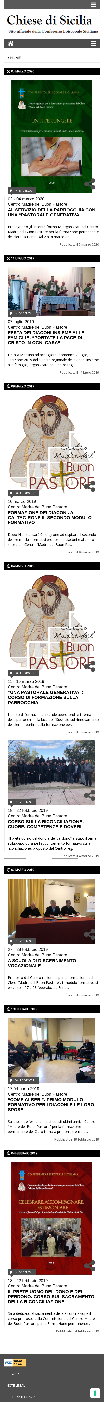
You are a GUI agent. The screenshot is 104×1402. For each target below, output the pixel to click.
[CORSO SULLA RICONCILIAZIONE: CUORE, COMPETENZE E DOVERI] (51, 772)
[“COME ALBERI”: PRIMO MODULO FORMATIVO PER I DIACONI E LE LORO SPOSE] (51, 1050)
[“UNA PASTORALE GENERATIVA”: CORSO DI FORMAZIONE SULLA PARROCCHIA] (51, 625)
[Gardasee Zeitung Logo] (52, 24)
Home (15, 57)
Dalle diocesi (25, 493)
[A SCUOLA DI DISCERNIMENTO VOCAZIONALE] (51, 911)
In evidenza (23, 190)
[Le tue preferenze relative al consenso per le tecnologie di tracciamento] (95, 1393)
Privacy (13, 1373)
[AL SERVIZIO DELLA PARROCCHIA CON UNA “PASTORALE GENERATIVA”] (51, 136)
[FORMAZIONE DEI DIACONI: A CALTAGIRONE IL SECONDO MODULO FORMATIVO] (51, 445)
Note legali (16, 1385)
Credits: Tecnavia (21, 1397)
